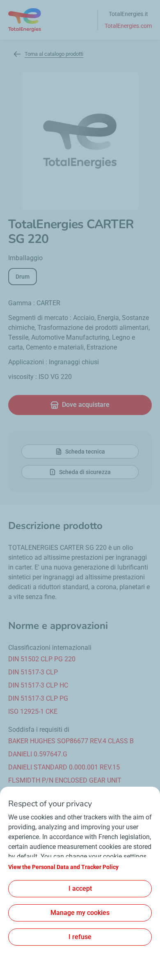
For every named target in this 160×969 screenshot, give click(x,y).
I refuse (80, 937)
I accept (80, 888)
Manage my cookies (80, 913)
